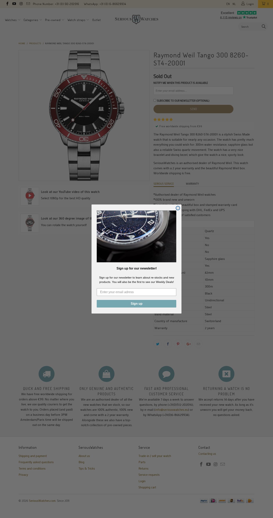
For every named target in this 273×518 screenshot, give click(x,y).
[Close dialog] (178, 208)
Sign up (136, 303)
